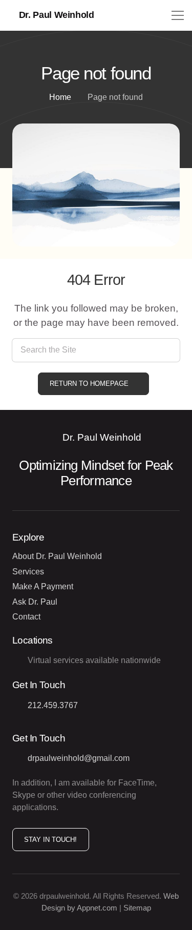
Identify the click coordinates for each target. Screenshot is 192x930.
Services (28, 571)
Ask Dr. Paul (34, 601)
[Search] (168, 350)
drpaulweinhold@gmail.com (79, 758)
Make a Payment (42, 586)
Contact (26, 616)
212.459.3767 (53, 705)
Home (60, 97)
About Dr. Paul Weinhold (57, 556)
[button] (177, 15)
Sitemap (137, 907)
